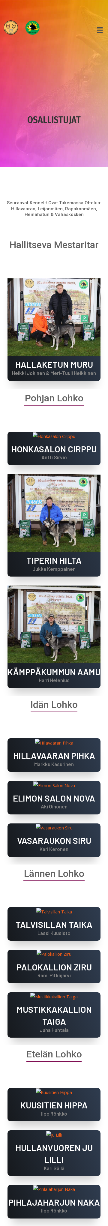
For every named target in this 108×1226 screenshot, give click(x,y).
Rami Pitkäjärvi (54, 975)
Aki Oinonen (54, 806)
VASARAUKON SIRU (54, 840)
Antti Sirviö (54, 457)
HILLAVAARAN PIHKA (54, 755)
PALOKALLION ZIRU (54, 967)
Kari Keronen (54, 849)
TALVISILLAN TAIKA (54, 924)
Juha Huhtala (54, 1030)
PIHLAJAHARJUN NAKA (54, 1202)
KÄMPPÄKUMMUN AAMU (54, 672)
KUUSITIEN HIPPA (54, 1105)
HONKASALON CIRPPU (54, 449)
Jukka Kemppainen (54, 569)
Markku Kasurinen (54, 764)
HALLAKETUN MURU (54, 364)
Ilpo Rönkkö (54, 1114)
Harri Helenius (54, 680)
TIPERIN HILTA (54, 560)
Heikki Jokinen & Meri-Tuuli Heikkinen (54, 373)
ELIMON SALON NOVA (54, 798)
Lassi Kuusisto (54, 933)
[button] (100, 30)
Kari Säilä (54, 1168)
